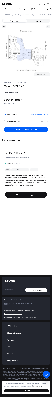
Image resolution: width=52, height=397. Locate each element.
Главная (8, 15)
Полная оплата (27, 121)
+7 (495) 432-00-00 (15, 326)
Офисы (16, 15)
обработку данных (37, 386)
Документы (7, 300)
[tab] (14, 21)
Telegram (10, 340)
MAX (8, 347)
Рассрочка (26, 114)
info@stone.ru (12, 361)
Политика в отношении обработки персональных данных (20, 310)
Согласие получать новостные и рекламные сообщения (20, 317)
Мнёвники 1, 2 (27, 15)
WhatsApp (11, 354)
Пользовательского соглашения (13, 314)
